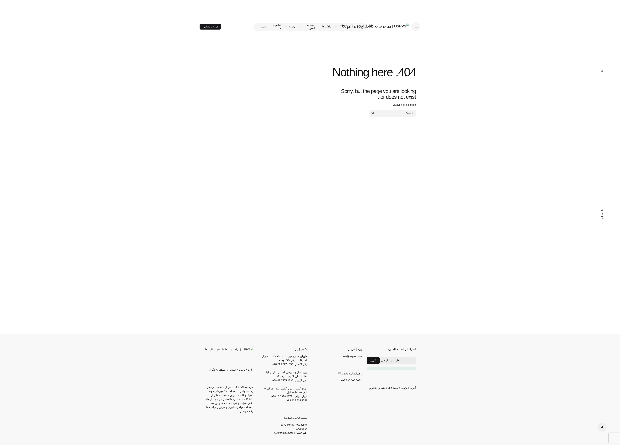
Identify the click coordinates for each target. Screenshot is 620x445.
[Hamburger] (415, 26)
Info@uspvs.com (352, 356)
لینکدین (382, 388)
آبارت (250, 369)
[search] (373, 113)
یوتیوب (404, 388)
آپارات (412, 388)
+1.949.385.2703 (283, 432)
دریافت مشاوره (210, 26)
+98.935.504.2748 (297, 400)
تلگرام (372, 388)
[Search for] (392, 113)
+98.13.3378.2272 (281, 396)
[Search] (602, 427)
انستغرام (231, 369)
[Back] (602, 71)
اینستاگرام (393, 388)
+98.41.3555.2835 (282, 380)
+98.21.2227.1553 (282, 364)
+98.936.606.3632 (351, 380)
